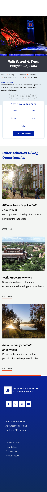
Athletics (32, 74)
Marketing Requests (15, 430)
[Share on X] (29, 97)
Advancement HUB (15, 421)
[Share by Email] (35, 97)
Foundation (11, 446)
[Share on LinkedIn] (18, 97)
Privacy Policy (12, 455)
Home (3, 74)
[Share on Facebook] (12, 97)
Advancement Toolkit (16, 425)
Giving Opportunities (17, 74)
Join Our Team (12, 442)
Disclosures (11, 451)
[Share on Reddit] (23, 97)
